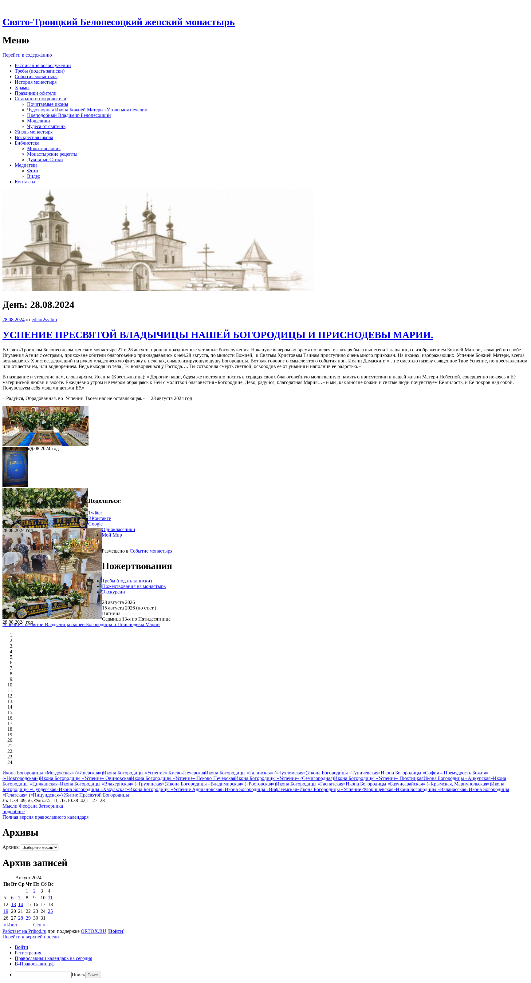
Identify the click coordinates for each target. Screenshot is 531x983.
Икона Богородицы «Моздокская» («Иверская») (52, 772)
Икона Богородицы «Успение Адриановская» (177, 789)
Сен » (39, 924)
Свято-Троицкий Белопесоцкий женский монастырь (118, 21)
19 (5, 911)
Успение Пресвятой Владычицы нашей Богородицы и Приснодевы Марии (81, 624)
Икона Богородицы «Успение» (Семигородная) (284, 778)
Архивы (11, 847)
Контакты (25, 181)
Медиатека (26, 165)
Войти (116, 931)
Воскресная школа (34, 137)
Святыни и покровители (40, 98)
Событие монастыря (151, 550)
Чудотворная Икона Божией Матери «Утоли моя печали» (87, 109)
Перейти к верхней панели (30, 936)
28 (20, 918)
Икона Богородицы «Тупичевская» (344, 772)
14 (20, 904)
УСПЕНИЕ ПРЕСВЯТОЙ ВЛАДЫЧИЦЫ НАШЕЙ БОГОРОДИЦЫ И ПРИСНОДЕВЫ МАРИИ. (217, 334)
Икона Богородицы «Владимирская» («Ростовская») (221, 783)
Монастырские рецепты (52, 154)
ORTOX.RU (93, 931)
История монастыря (36, 82)
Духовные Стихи (45, 159)
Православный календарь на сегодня (53, 958)
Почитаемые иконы (47, 104)
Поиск (78, 974)
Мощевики (38, 120)
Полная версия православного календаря (45, 817)
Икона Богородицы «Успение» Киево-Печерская (154, 772)
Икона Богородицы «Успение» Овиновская (85, 778)
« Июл (10, 924)
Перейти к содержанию (27, 55)
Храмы (22, 87)
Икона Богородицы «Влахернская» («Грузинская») (113, 783)
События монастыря (36, 76)
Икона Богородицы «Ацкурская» (458, 778)
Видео (33, 176)
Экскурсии (113, 591)
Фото (32, 170)
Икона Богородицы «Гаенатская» (311, 783)
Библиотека (27, 143)
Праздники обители (36, 93)
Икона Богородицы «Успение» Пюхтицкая (378, 778)
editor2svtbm (44, 319)
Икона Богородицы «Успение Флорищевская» (347, 789)
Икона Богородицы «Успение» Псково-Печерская (183, 778)
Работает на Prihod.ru (24, 931)
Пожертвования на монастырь (134, 586)
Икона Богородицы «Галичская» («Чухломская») (256, 772)
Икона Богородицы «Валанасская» (432, 789)
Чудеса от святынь (46, 126)
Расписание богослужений (43, 65)
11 (50, 897)
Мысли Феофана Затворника (32, 806)
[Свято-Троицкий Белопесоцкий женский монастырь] (158, 289)
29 (28, 918)
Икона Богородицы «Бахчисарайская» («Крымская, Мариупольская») (418, 783)
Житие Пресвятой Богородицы (96, 794)
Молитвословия (44, 148)
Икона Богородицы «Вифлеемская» (262, 789)
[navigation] (265, 961)
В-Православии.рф (34, 963)
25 (50, 911)
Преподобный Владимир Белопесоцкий (69, 115)
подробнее (13, 811)
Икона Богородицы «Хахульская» (94, 789)
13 (13, 904)
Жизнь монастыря (34, 131)
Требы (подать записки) (40, 71)
